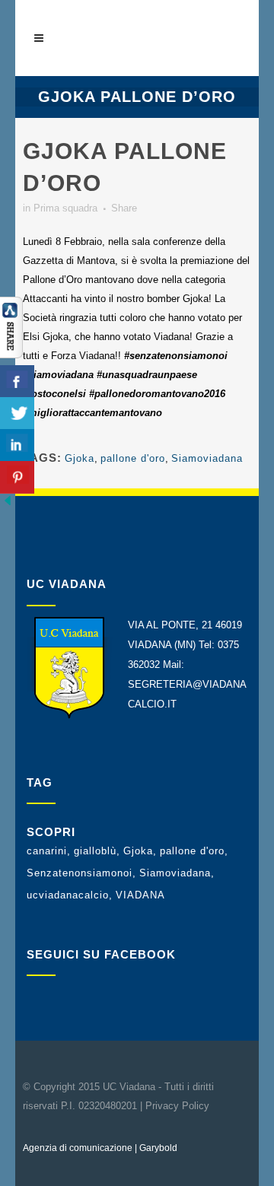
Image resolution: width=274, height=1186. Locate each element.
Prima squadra (65, 208)
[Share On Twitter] (17, 413)
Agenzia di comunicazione (77, 1148)
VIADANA (140, 895)
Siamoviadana (207, 458)
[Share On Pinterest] (17, 477)
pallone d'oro (132, 458)
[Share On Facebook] (17, 381)
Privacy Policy (177, 1105)
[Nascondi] (7, 504)
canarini (47, 851)
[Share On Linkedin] (17, 445)
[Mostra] (11, 355)
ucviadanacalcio (68, 895)
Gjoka (79, 458)
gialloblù (95, 851)
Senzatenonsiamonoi (79, 873)
